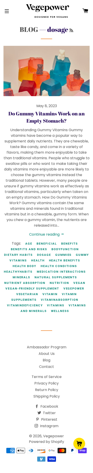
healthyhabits (18, 271)
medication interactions (61, 271)
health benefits (64, 260)
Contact (46, 366)
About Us (47, 353)
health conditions (59, 266)
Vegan (79, 283)
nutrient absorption (24, 283)
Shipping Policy (46, 396)
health (38, 260)
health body (24, 266)
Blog (46, 360)
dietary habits (18, 254)
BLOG (29, 29)
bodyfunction (65, 249)
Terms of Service (47, 376)
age (28, 243)
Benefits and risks (29, 249)
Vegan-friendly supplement (32, 288)
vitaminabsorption (59, 299)
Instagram (48, 426)
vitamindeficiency (25, 305)
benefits (69, 243)
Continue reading (44, 234)
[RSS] (71, 30)
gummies (63, 254)
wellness (60, 311)
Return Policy (46, 389)
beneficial (47, 243)
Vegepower (73, 288)
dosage (44, 254)
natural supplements (56, 277)
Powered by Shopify (46, 441)
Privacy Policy (46, 383)
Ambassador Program (46, 347)
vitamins (55, 305)
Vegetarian (27, 294)
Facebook (49, 406)
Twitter (49, 413)
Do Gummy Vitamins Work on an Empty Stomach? (46, 117)
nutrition (59, 283)
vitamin (50, 294)
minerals (21, 277)
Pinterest (48, 419)
